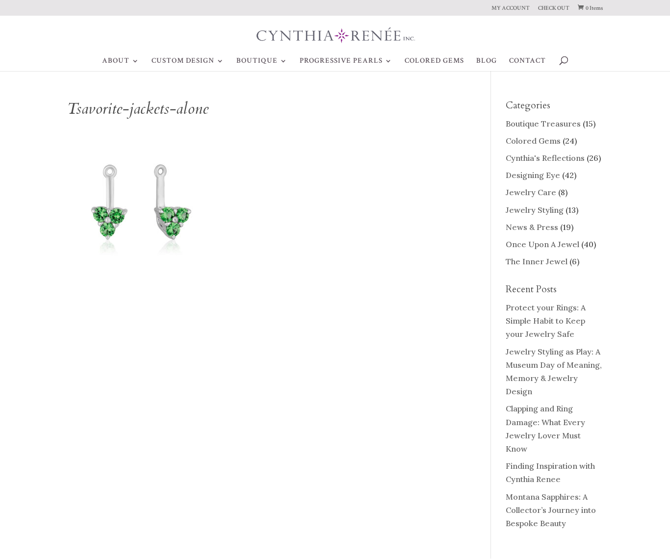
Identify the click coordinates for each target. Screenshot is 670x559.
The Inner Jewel (536, 261)
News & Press (532, 227)
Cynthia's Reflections (545, 158)
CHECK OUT (553, 8)
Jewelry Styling (535, 210)
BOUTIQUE (257, 61)
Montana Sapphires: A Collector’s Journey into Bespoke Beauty (551, 510)
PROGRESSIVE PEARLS (341, 61)
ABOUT (115, 61)
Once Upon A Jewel (542, 244)
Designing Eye (533, 175)
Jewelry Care (531, 192)
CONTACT (527, 61)
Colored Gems (533, 141)
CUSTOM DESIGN (183, 61)
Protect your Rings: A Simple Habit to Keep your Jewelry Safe (546, 321)
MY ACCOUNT (510, 8)
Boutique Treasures (543, 123)
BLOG (486, 61)
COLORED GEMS (434, 61)
